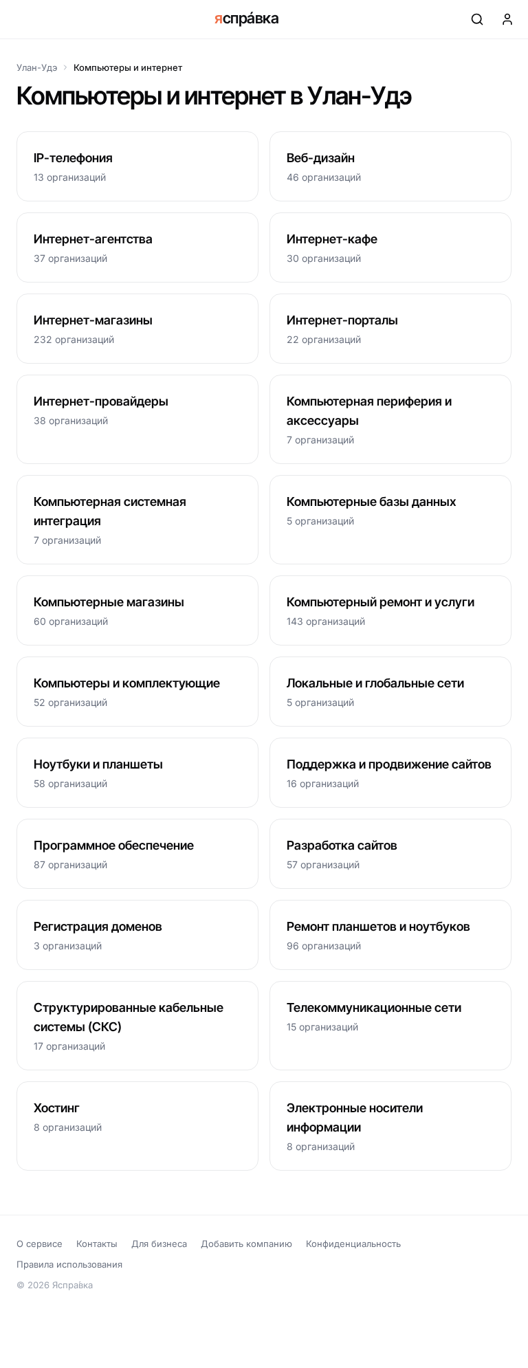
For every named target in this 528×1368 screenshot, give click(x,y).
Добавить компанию (246, 1243)
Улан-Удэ (36, 67)
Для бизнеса (159, 1243)
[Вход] (507, 19)
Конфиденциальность (353, 1243)
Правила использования (69, 1264)
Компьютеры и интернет (128, 67)
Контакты (97, 1243)
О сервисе (39, 1243)
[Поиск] (477, 19)
